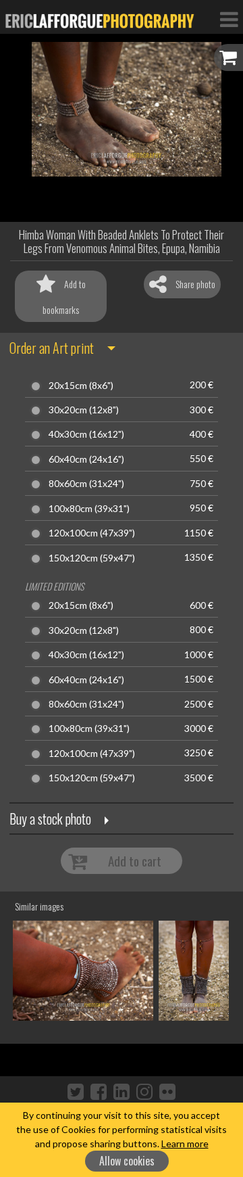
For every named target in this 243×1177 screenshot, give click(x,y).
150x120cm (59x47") (92, 558)
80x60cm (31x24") (86, 483)
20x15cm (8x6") (81, 385)
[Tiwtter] (76, 1091)
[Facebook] (98, 1091)
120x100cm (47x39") (92, 533)
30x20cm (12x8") (84, 410)
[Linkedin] (121, 1091)
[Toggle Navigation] (229, 19)
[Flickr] (167, 1091)
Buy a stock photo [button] (50, 818)
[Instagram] (144, 1091)
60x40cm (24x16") (86, 459)
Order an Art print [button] (51, 348)
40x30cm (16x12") (86, 434)
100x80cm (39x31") (89, 508)
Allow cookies (127, 1161)
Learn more (185, 1143)
